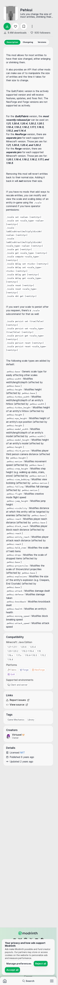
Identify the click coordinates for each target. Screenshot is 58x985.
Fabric (13, 669)
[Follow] (15, 26)
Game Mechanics (15, 719)
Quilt (12, 674)
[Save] (23, 26)
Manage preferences (18, 963)
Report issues (18, 700)
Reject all (40, 963)
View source (17, 704)
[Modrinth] (28, 933)
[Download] (7, 26)
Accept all (12, 969)
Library (31, 719)
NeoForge (40, 669)
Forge (26, 669)
